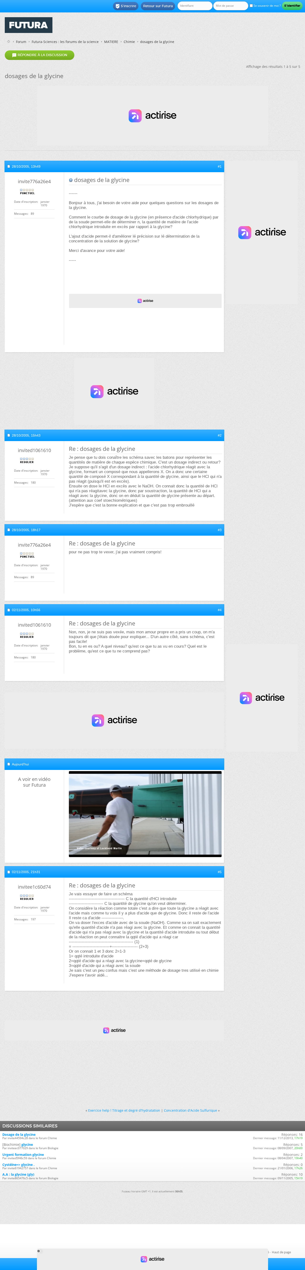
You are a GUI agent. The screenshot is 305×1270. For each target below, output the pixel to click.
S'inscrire (125, 6)
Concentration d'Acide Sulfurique (190, 1110)
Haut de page (281, 1252)
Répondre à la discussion (39, 55)
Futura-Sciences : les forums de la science (65, 41)
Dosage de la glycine (19, 1134)
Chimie (129, 41)
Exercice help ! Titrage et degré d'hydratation (124, 1110)
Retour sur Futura (158, 6)
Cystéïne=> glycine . (18, 1164)
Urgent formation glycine (23, 1154)
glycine (27, 1144)
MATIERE (111, 41)
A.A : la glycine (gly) (18, 1174)
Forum (21, 41)
